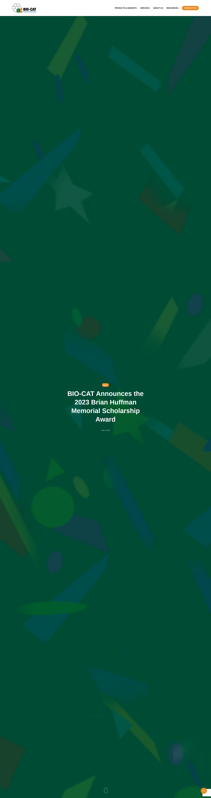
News (105, 385)
